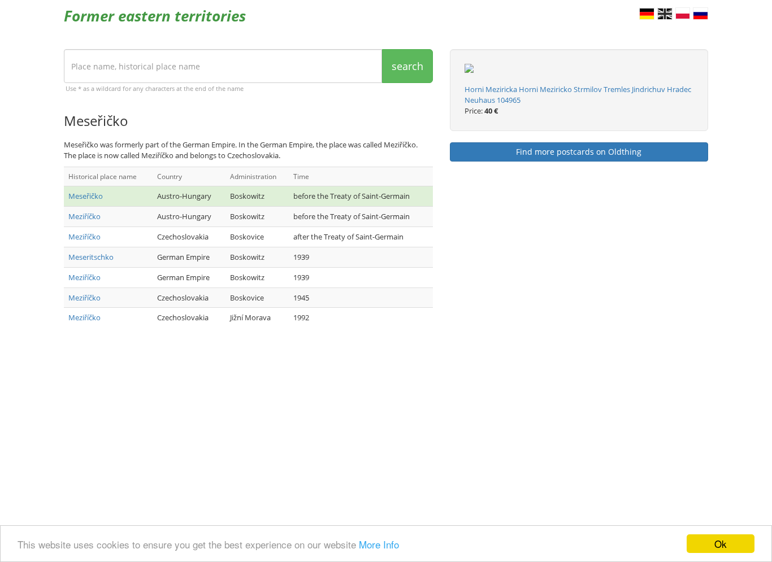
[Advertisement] (248, 426)
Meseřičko (85, 196)
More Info (379, 544)
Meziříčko (84, 216)
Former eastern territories (155, 16)
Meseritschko (91, 257)
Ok (720, 544)
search (407, 66)
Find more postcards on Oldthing (578, 151)
